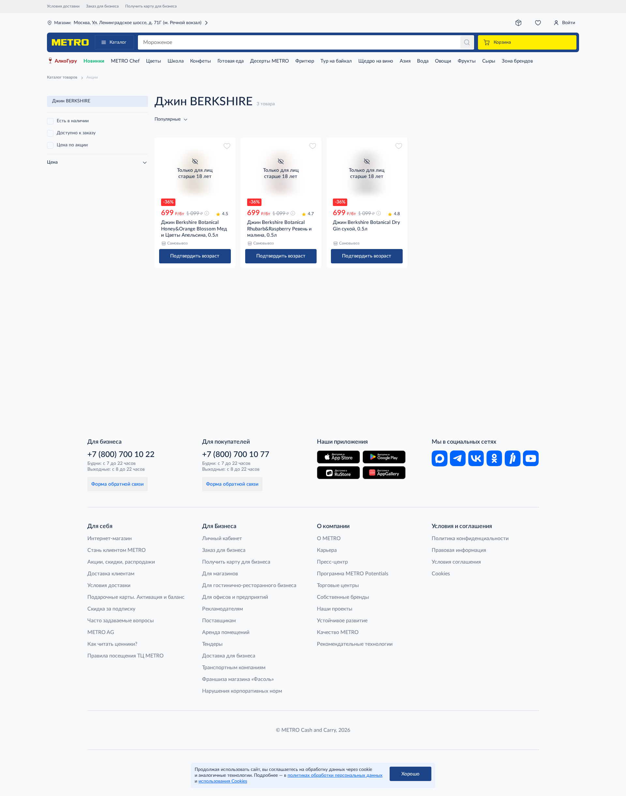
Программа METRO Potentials (352, 573)
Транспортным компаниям (233, 667)
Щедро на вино (375, 61)
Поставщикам (219, 620)
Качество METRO (338, 632)
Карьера (327, 550)
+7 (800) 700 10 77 (235, 455)
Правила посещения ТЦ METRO (125, 655)
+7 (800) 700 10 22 (121, 455)
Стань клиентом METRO (116, 550)
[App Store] (338, 457)
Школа (176, 61)
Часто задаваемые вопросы (120, 620)
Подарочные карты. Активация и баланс (136, 597)
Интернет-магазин (109, 538)
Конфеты (200, 61)
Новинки (93, 61)
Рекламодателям (222, 609)
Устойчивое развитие (342, 620)
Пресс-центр (332, 562)
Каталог (118, 42)
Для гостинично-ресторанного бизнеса (249, 585)
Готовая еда (230, 61)
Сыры (488, 61)
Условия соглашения (456, 562)
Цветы (153, 61)
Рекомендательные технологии (355, 644)
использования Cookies (223, 781)
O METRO (329, 538)
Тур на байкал (336, 61)
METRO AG (100, 632)
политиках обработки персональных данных (335, 775)
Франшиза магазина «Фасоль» (238, 679)
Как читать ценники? (112, 644)
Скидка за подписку (111, 609)
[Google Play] (384, 457)
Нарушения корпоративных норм (242, 691)
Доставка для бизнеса (228, 655)
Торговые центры (338, 585)
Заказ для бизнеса (102, 6)
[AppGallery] (384, 472)
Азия (405, 61)
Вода (422, 61)
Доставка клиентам (110, 573)
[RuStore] (338, 472)
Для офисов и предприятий (235, 597)
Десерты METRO (269, 61)
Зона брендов (517, 61)
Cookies (441, 573)
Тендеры (212, 644)
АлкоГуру (66, 61)
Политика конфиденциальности (470, 538)
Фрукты (467, 61)
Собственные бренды (343, 597)
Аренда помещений (225, 632)
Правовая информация (459, 550)
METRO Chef (125, 61)
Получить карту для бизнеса (151, 6)
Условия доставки (63, 6)
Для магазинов (220, 573)
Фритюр (304, 61)
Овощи (443, 61)
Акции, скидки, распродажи (121, 562)
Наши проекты (334, 609)
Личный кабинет (222, 538)
